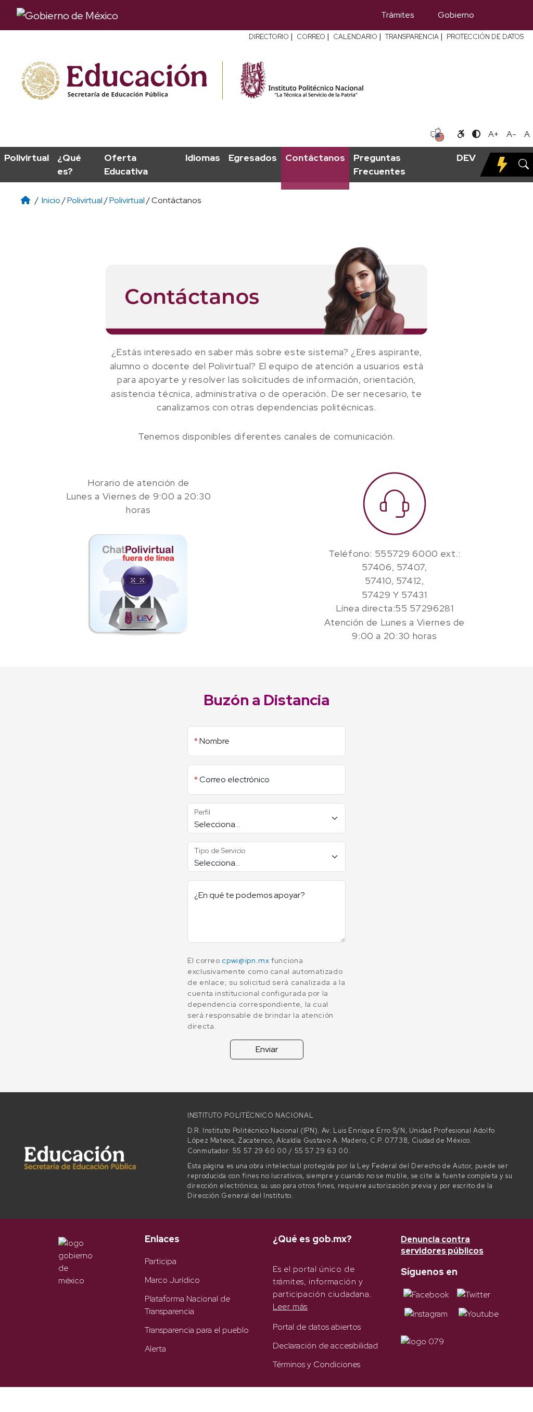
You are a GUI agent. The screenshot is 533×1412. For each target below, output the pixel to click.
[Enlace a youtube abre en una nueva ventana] (479, 1313)
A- (511, 134)
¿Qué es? (69, 164)
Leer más (290, 1306)
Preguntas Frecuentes (379, 164)
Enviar (267, 1049)
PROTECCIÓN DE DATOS (485, 36)
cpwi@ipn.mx (245, 960)
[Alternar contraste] (476, 134)
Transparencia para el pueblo (197, 1329)
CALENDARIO (355, 36)
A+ (493, 134)
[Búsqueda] (501, 15)
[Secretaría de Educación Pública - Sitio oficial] (121, 81)
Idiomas (202, 158)
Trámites (397, 14)
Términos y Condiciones (316, 1364)
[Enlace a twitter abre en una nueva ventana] (473, 1294)
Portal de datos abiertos (317, 1326)
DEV (466, 158)
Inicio (51, 200)
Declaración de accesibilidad (325, 1345)
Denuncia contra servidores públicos (442, 1245)
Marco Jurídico (172, 1279)
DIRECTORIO (269, 36)
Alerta (155, 1348)
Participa (160, 1261)
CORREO (311, 36)
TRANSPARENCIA (412, 36)
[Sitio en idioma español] (437, 133)
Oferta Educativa (126, 164)
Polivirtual (26, 158)
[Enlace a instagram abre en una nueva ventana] (426, 1313)
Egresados (253, 158)
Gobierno (456, 14)
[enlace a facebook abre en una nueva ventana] (426, 1294)
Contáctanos (315, 158)
